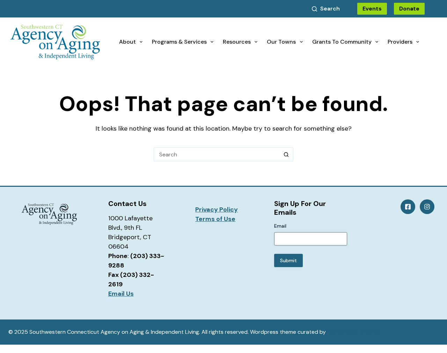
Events (372, 8)
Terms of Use (215, 219)
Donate (409, 8)
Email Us (121, 293)
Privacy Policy (216, 209)
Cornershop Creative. (354, 332)
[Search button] (286, 154)
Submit (288, 260)
